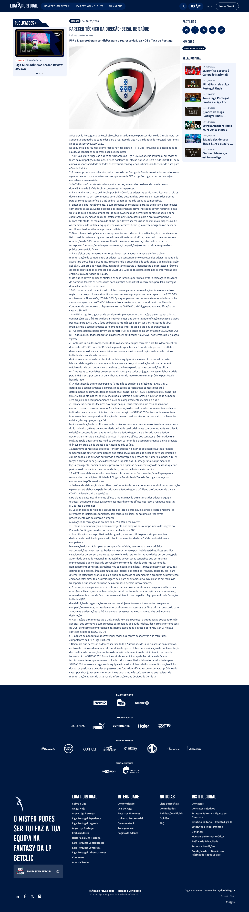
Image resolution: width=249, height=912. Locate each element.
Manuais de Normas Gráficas (208, 836)
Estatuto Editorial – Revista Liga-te (212, 822)
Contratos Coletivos (203, 808)
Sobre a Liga (79, 803)
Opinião (164, 818)
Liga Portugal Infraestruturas (89, 852)
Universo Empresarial (130, 818)
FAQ (162, 823)
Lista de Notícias (169, 803)
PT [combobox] (208, 6)
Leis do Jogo (125, 808)
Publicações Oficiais (171, 813)
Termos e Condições (203, 846)
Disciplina (197, 831)
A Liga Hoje (78, 808)
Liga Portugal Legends (85, 823)
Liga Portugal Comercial (86, 847)
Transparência (126, 828)
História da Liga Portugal (86, 837)
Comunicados (168, 808)
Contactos (78, 857)
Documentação (126, 823)
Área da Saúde (80, 862)
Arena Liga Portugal (83, 813)
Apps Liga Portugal (83, 828)
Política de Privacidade (205, 841)
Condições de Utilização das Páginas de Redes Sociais (208, 852)
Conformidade (126, 803)
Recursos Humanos (129, 813)
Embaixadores (80, 833)
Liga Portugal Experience (86, 818)
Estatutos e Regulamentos (207, 826)
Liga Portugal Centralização (88, 842)
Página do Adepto (128, 833)
